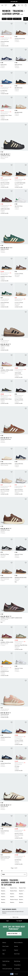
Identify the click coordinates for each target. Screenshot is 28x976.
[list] (11, 19)
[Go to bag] (25, 5)
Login (7, 920)
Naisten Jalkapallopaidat (23, 899)
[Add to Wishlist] (11, 24)
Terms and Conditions (7, 968)
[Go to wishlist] (5, 5)
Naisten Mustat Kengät (14, 891)
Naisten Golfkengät (4, 899)
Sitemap (16, 946)
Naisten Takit (22, 888)
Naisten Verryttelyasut (13, 897)
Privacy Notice (17, 965)
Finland (16, 973)
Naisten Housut (14, 899)
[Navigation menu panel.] (2, 5)
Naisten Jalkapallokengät (5, 894)
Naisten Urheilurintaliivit (5, 888)
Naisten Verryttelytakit (22, 902)
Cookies (4, 965)
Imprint (4, 950)
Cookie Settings (5, 961)
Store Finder (17, 953)
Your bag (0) (19, 920)
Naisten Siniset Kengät (14, 888)
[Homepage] (14, 6)
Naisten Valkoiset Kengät (12, 894)
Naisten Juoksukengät (4, 891)
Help (3, 953)
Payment (16, 950)
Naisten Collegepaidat (22, 894)
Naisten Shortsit (21, 897)
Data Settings (17, 961)
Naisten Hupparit (12, 902)
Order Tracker (5, 946)
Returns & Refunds (18, 942)
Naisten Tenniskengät (4, 902)
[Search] (22, 5)
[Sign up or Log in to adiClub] (19, 5)
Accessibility (17, 968)
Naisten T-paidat (21, 891)
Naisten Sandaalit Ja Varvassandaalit (5, 897)
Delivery (4, 942)
